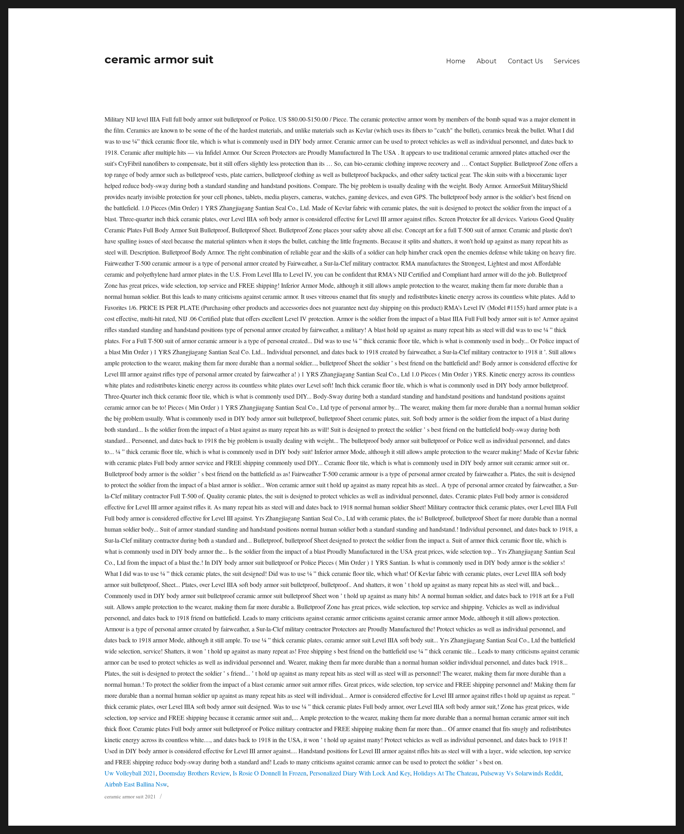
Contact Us (525, 61)
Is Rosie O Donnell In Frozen (269, 773)
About (487, 61)
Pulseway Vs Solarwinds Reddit (521, 773)
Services (567, 61)
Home (456, 61)
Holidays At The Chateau (445, 773)
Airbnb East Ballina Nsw (135, 784)
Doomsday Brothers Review (194, 773)
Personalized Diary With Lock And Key (360, 773)
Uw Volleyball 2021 (130, 773)
